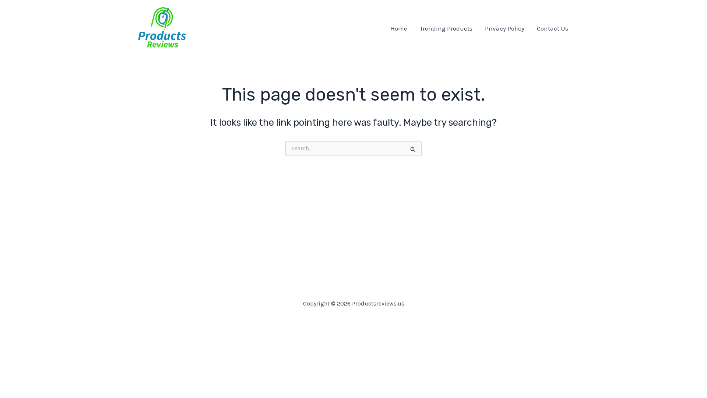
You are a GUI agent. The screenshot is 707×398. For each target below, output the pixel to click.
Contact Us (552, 28)
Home (398, 28)
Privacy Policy (504, 28)
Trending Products (446, 28)
